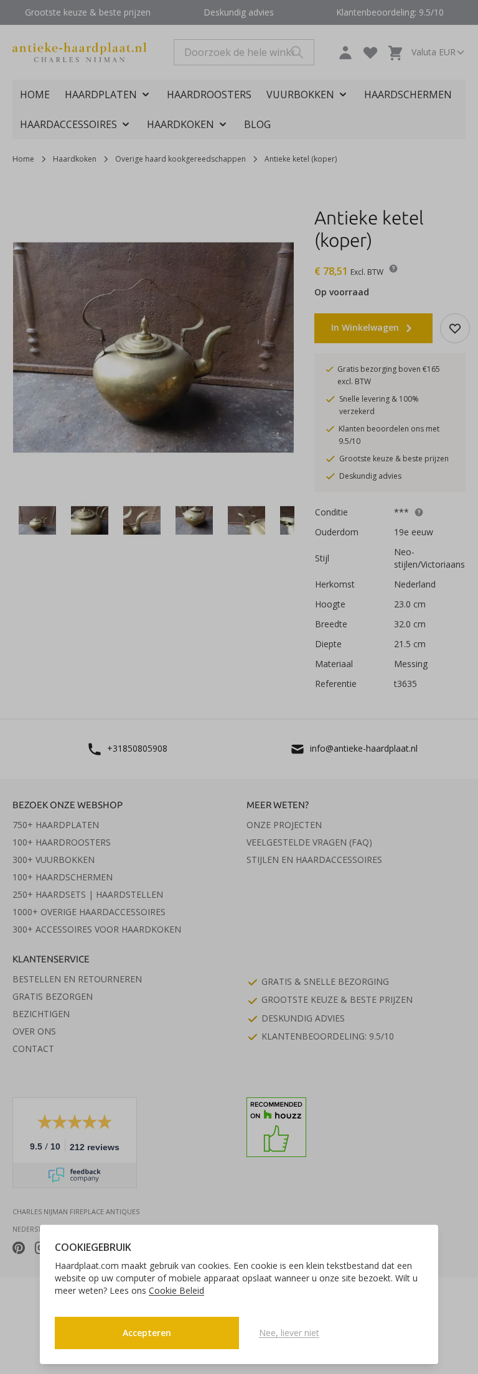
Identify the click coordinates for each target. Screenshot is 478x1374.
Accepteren (147, 1333)
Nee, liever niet (289, 1333)
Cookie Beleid (176, 1290)
